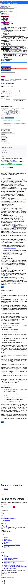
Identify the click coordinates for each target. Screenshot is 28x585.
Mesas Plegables (7, 31)
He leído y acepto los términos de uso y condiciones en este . (12, 159)
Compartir (3, 79)
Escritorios (6, 24)
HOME (6, 16)
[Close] (1, 293)
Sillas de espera (17, 53)
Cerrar (2, 117)
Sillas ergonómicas (8, 22)
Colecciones (6, 33)
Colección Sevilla (22, 39)
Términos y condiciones (10, 568)
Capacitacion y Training (9, 27)
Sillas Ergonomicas (14, 51)
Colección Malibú (7, 37)
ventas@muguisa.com (10, 248)
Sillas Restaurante (8, 53)
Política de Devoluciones (19, 227)
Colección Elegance (19, 36)
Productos (6, 542)
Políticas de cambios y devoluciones (13, 565)
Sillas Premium (23, 51)
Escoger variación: (5, 60)
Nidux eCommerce (6, 577)
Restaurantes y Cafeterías (17, 50)
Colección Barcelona (8, 36)
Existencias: (4, 59)
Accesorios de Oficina (9, 46)
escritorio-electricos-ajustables (12, 545)
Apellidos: (3, 93)
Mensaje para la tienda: (7, 106)
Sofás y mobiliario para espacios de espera (14, 53)
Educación (10, 47)
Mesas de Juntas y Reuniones (15, 48)
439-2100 (3, 523)
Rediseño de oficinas (9, 562)
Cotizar (2, 76)
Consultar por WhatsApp (8, 83)
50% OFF (5, 19)
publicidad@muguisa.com (9, 518)
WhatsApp (5, 57)
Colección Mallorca (17, 37)
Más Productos (7, 43)
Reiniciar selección (6, 67)
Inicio (5, 555)
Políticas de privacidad (10, 564)
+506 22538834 (6, 521)
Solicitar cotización (9, 117)
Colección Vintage (18, 40)
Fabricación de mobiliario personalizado (14, 561)
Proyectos (5, 17)
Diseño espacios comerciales (11, 558)
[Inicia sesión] (0, 9)
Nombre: (3, 91)
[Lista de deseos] (0, 10)
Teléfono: (3, 96)
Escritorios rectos (9, 30)
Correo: (2, 95)
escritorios (6, 546)
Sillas (5, 543)
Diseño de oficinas (8, 559)
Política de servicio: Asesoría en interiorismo (15, 566)
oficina (5, 548)
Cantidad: (3, 98)
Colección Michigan (13, 39)
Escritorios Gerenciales (14, 29)
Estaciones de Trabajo (19, 30)
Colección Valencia (8, 40)
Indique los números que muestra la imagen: (12, 108)
